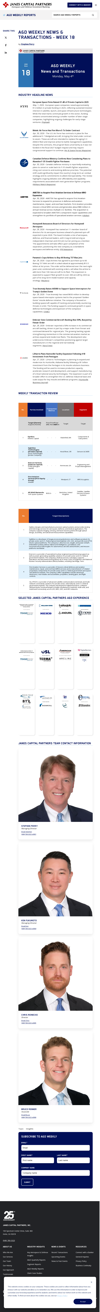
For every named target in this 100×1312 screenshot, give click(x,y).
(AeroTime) (47, 345)
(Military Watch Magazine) (44, 184)
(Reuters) (45, 280)
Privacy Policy (62, 1296)
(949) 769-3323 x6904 (28, 929)
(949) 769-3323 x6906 (28, 1117)
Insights (29, 1129)
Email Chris (25, 1020)
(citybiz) (85, 215)
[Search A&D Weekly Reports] (93, 15)
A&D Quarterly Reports (36, 1260)
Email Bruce (25, 1115)
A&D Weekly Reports (35, 1269)
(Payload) (46, 122)
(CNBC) (47, 311)
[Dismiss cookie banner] (91, 1282)
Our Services (8, 1257)
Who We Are (8, 1252)
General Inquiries (82, 1257)
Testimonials (8, 1274)
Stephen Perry (27, 44)
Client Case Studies (34, 1273)
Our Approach (8, 1270)
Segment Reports (34, 1264)
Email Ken (25, 926)
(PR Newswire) (66, 249)
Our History (7, 1265)
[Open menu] (96, 5)
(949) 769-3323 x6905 (28, 1023)
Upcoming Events (58, 1257)
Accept (83, 1301)
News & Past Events (59, 1261)
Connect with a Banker (80, 5)
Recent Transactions (59, 1252)
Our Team (7, 1261)
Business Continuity (83, 1265)
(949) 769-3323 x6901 (28, 834)
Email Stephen (26, 832)
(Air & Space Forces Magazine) (77, 150)
